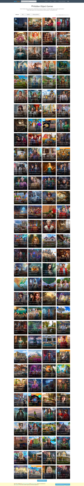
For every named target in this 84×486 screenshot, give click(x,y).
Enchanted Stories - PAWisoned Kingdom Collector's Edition (62, 113)
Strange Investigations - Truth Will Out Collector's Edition (63, 128)
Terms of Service (26, 483)
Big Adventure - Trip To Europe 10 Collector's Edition (62, 287)
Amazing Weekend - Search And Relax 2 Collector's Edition (47, 402)
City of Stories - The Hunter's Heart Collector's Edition (49, 200)
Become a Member (62, 1)
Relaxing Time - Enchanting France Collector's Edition (61, 272)
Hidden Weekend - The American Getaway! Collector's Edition (48, 84)
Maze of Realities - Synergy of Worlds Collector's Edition (63, 446)
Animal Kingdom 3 (47, 303)
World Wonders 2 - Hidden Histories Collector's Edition (63, 315)
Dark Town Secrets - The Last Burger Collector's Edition (34, 113)
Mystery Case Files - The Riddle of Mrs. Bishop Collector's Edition (20, 185)
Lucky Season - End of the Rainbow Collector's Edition (35, 99)
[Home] (17, 1)
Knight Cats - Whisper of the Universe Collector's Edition (34, 373)
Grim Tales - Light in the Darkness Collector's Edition (34, 287)
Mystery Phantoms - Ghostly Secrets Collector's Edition (21, 27)
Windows (17, 14)
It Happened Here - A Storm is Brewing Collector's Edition (62, 330)
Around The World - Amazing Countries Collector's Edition (47, 431)
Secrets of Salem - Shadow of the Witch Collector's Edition (21, 330)
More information (60, 484)
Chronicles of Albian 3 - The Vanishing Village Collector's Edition (62, 359)
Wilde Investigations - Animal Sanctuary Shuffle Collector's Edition (63, 344)
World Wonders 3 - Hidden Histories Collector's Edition (49, 258)
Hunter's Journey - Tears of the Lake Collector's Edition (48, 185)
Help (50, 1)
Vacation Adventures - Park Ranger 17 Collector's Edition (63, 402)
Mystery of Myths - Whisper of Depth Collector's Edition (21, 55)
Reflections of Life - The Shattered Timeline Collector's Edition (20, 474)
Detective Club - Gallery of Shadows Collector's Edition (35, 142)
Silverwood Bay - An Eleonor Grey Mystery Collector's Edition (19, 388)
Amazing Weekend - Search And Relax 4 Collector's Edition (19, 200)
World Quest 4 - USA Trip (48, 144)
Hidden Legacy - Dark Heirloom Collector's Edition (62, 171)
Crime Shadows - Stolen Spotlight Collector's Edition (62, 27)
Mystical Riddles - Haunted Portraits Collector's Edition (47, 474)
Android (28, 14)
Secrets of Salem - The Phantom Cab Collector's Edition (63, 99)
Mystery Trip (46, 289)
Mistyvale (17, 274)
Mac (23, 14)
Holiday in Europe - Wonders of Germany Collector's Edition (48, 70)
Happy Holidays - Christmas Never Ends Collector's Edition (20, 214)
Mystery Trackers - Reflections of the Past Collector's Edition (20, 171)
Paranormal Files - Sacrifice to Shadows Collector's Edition (33, 344)
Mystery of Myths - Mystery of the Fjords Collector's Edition (21, 243)
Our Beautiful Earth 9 (48, 332)
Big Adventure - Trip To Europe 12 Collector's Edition (62, 55)
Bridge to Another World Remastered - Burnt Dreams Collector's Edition (49, 55)
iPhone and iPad (36, 14)
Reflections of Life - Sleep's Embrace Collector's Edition (35, 84)
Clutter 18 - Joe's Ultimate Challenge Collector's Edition (35, 402)
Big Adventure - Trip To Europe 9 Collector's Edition (20, 359)
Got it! (67, 484)
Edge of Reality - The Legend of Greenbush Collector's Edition (19, 417)
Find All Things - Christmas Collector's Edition (48, 214)
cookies (17, 484)
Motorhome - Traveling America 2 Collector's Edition (20, 157)
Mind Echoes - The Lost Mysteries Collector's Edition (48, 315)
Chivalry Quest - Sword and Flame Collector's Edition (62, 70)
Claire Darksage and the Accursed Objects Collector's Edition (48, 272)
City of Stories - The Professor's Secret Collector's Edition (61, 301)
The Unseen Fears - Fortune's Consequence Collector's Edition (20, 460)
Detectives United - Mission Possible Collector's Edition (33, 185)
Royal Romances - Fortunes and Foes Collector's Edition (33, 431)
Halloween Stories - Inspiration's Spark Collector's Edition (33, 272)
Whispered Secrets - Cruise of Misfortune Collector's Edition (35, 330)
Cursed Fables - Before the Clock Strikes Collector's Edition (49, 460)
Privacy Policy (33, 483)
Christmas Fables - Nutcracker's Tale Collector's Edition (61, 214)
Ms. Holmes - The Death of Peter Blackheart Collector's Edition (21, 113)
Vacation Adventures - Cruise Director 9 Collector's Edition (20, 287)
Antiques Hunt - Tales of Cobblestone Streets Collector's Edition (20, 128)
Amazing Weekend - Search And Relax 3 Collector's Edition (19, 373)
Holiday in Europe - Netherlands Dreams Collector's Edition (47, 27)
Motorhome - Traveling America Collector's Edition (34, 315)
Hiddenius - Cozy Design (34, 43)
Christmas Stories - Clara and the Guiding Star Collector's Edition (34, 229)
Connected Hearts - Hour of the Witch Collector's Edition (48, 417)
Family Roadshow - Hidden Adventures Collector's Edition (33, 128)
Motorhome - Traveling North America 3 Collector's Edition (20, 84)
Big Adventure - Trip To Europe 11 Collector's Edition (48, 99)
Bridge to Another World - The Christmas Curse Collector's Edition (49, 229)
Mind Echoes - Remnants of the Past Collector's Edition (34, 200)
